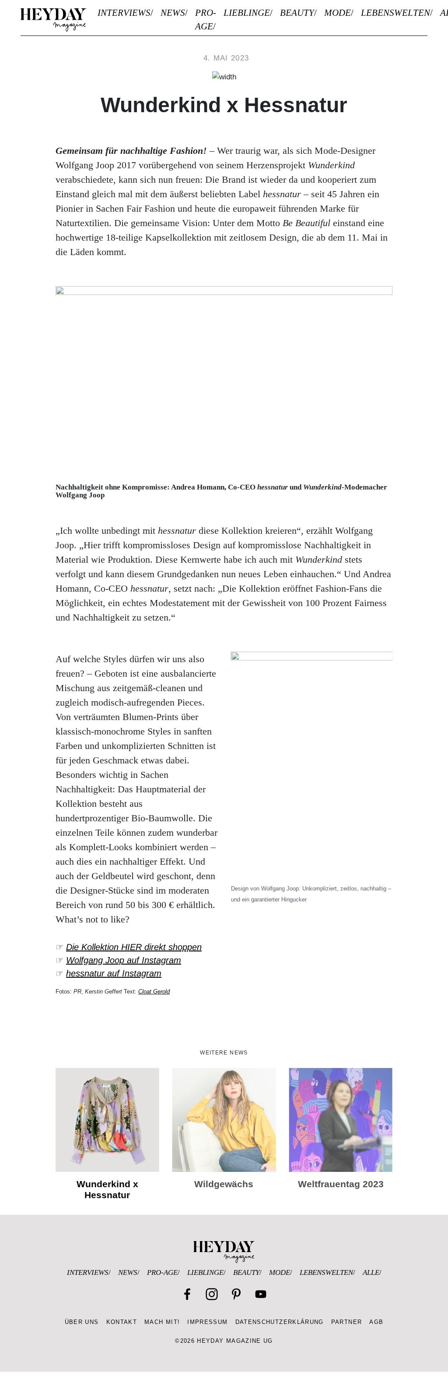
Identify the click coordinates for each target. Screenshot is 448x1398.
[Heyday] (53, 20)
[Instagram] (212, 1294)
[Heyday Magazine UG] (224, 1252)
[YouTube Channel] (261, 1294)
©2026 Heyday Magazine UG (224, 1341)
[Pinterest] (236, 1294)
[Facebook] (187, 1294)
